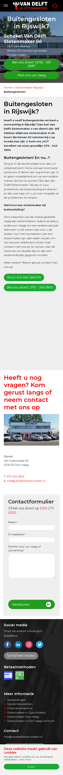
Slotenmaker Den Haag (23, 716)
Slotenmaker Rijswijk (29, 87)
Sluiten (31, 766)
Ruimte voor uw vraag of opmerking (24, 548)
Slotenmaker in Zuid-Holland (26, 712)
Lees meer (24, 759)
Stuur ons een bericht (24, 277)
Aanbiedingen (16, 699)
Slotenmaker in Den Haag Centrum (31, 721)
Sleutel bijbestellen (20, 704)
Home (8, 87)
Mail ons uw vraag (31, 75)
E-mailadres (16, 534)
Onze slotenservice (20, 708)
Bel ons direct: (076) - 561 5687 (31, 64)
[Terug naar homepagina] (30, 6)
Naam (13, 522)
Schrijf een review (21, 656)
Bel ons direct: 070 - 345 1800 (30, 287)
